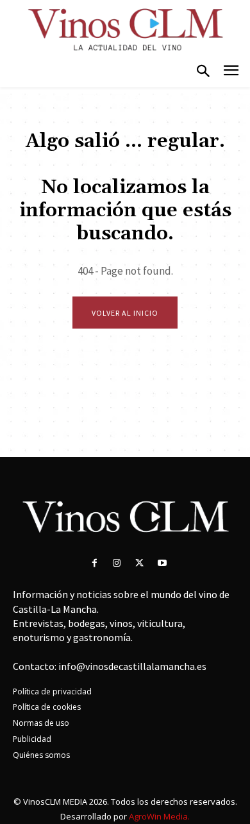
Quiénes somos (41, 755)
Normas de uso (41, 722)
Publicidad (32, 739)
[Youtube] (162, 563)
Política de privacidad (52, 691)
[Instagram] (117, 563)
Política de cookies (47, 706)
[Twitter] (139, 563)
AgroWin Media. (159, 816)
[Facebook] (95, 563)
